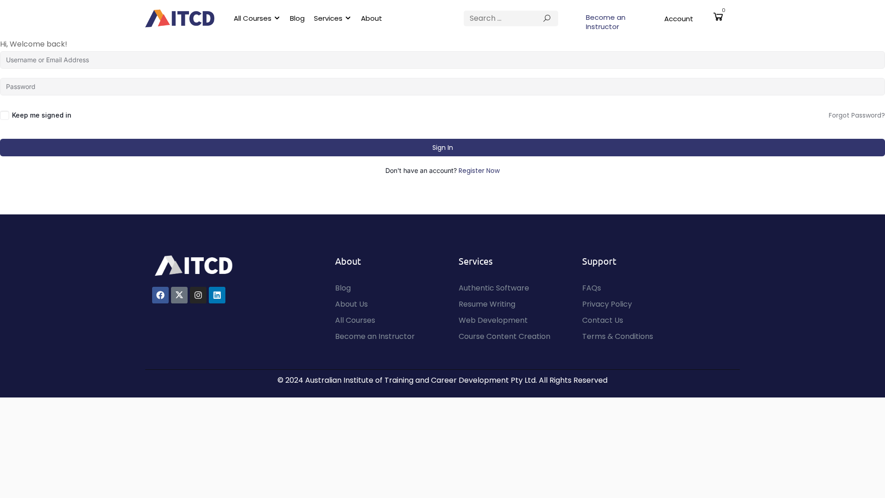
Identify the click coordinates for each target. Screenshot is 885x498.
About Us (351, 304)
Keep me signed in (41, 115)
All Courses (252, 18)
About (371, 18)
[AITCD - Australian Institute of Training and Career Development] (179, 18)
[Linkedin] (217, 295)
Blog (297, 18)
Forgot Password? (857, 115)
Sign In (442, 147)
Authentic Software (494, 288)
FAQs (591, 288)
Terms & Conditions (617, 336)
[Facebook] (160, 295)
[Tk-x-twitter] (179, 295)
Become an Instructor (605, 21)
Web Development (493, 320)
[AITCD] (193, 265)
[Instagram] (198, 295)
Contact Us (602, 320)
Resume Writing (487, 304)
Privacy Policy (607, 304)
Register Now (479, 170)
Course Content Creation (504, 336)
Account (678, 18)
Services (328, 18)
